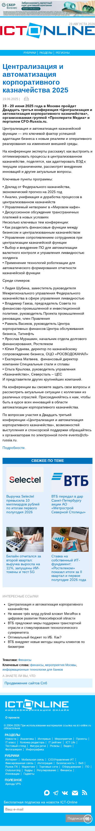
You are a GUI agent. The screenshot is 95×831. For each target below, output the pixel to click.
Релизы (55, 746)
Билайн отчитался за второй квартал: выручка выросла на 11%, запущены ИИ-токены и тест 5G (23, 564)
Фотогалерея (13, 749)
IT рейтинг (55, 742)
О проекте (12, 717)
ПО (87, 766)
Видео (67, 746)
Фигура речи (38, 746)
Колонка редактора (32, 742)
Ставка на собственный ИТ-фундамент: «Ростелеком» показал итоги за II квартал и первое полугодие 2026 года (68, 567)
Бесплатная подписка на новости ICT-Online (41, 802)
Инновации (12, 773)
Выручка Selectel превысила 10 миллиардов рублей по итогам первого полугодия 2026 (23, 504)
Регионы (63, 52)
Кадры (29, 770)
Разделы (46, 52)
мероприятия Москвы (60, 665)
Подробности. (14, 448)
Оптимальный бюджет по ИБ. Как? (34, 637)
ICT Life (70, 742)
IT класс (10, 742)
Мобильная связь (33, 759)
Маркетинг (28, 766)
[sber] (47, 8)
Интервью (44, 739)
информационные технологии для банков (33, 669)
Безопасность (65, 763)
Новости (10, 739)
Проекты (81, 739)
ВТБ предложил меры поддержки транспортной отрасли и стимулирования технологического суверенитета (44, 627)
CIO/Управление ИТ (61, 759)
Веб (81, 763)
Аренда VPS (13, 784)
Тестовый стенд (15, 746)
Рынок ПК (11, 766)
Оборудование (71, 766)
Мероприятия (63, 739)
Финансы (24, 660)
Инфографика (35, 749)
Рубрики (30, 52)
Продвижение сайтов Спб (26, 683)
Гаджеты (29, 773)
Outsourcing (13, 770)
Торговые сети (48, 766)
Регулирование (46, 770)
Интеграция (44, 763)
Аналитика (27, 739)
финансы (37, 665)
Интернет (11, 759)
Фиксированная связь (19, 763)
